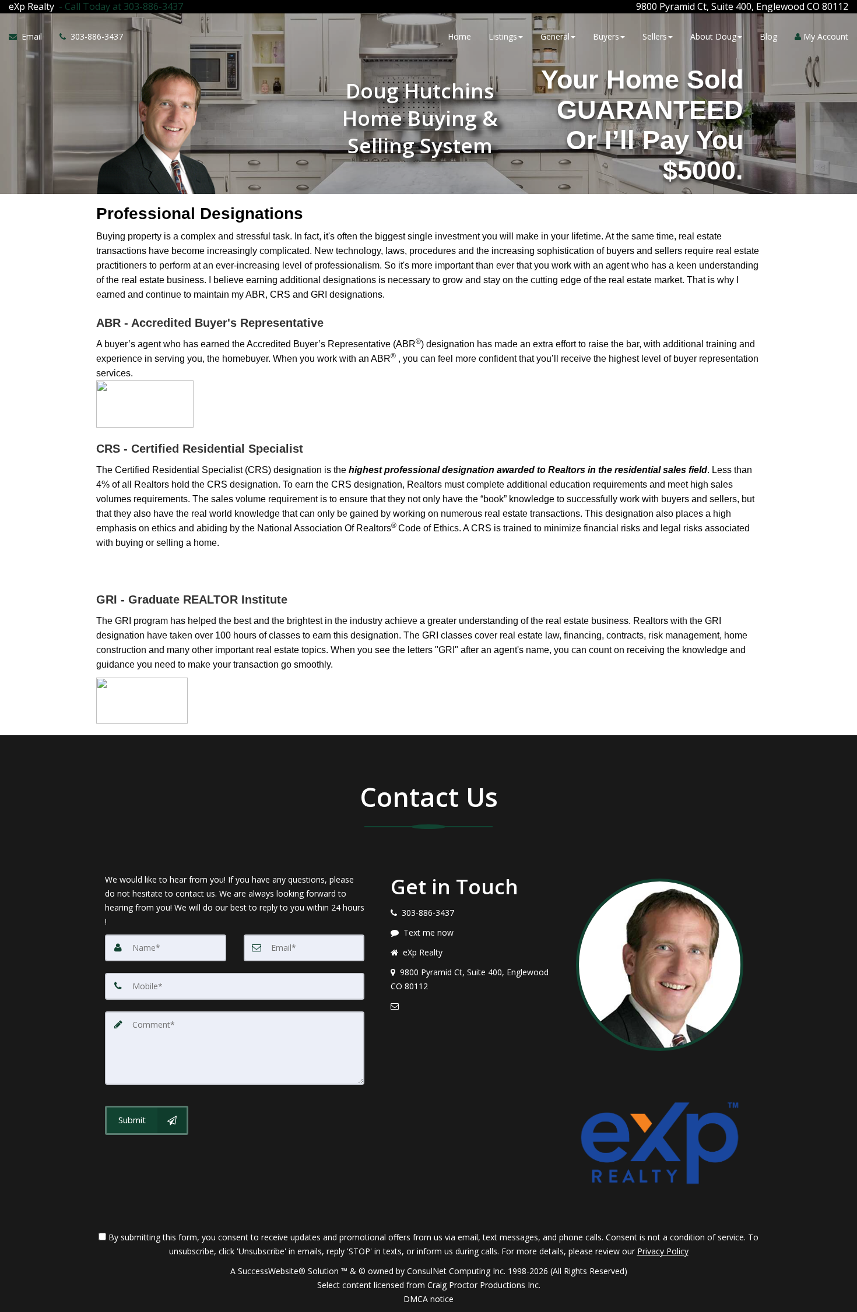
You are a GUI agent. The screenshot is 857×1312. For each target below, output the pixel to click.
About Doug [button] (713, 36)
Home (459, 36)
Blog (768, 36)
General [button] (555, 36)
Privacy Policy (663, 1251)
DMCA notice (428, 1298)
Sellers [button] (654, 36)
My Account (824, 36)
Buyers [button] (606, 36)
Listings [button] (503, 36)
